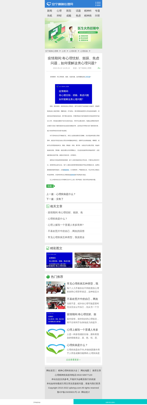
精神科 (88, 10)
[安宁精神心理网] (59, 4)
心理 (59, 10)
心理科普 (73, 51)
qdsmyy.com (75, 388)
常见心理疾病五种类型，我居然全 (66, 237)
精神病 (88, 15)
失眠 (49, 15)
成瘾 (68, 15)
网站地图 (85, 370)
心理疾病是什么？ (66, 194)
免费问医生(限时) (110, 402)
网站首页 (50, 370)
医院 (68, 10)
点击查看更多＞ (73, 359)
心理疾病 (84, 51)
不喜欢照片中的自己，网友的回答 (66, 231)
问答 (97, 15)
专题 (97, 10)
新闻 (49, 10)
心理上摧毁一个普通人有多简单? (66, 224)
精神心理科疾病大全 (67, 370)
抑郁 (59, 15)
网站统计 (85, 392)
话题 (78, 10)
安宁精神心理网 (51, 51)
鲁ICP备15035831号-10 (68, 392)
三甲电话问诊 (36, 402)
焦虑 (78, 15)
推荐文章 (96, 370)
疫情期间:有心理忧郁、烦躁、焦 (65, 212)
